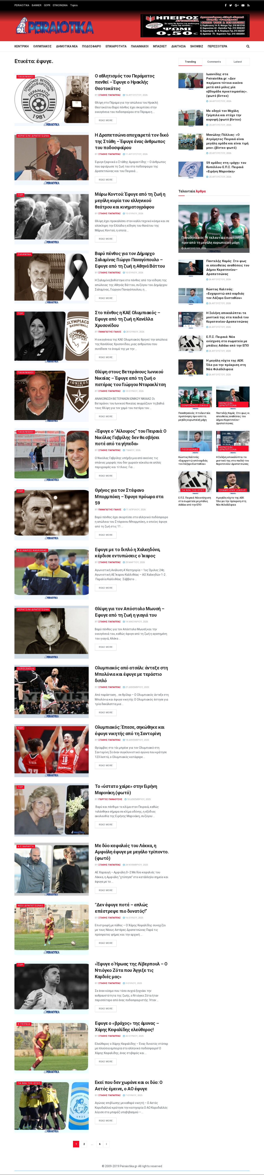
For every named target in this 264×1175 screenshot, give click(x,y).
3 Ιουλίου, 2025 (133, 983)
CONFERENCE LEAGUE (195, 405)
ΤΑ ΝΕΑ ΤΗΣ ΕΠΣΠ (29, 1083)
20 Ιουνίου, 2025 (134, 1036)
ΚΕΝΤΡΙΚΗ (21, 46)
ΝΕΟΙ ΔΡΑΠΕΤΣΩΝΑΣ (30, 905)
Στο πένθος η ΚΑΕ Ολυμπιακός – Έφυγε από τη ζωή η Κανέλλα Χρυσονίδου (127, 319)
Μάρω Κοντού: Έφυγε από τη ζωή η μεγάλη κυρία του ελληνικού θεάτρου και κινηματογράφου (130, 201)
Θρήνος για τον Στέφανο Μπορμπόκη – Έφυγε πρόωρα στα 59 (129, 497)
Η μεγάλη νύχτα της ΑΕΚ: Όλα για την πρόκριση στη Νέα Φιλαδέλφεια (226, 365)
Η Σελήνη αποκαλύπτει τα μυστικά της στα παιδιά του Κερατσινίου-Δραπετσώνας (227, 317)
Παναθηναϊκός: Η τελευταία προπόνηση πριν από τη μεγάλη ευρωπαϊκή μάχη (194, 417)
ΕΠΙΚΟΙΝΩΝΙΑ (60, 5)
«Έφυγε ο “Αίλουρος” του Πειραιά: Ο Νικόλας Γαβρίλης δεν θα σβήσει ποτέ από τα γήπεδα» (130, 437)
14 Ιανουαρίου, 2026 (136, 621)
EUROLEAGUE (26, 668)
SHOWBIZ (196, 46)
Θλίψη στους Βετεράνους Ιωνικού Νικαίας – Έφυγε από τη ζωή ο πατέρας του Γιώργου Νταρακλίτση (130, 378)
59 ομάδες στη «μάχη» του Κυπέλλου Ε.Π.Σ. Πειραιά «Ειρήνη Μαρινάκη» (226, 167)
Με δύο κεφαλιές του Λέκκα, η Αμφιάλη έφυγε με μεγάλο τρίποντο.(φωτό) (132, 852)
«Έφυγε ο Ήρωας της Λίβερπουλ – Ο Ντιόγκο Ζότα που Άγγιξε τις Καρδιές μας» (131, 970)
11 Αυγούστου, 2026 (136, 154)
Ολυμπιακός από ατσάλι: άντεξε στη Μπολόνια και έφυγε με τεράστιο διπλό (131, 674)
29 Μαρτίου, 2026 (135, 562)
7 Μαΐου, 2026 (132, 450)
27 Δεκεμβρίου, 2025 (137, 687)
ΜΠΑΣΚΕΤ (160, 46)
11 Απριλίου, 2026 (135, 509)
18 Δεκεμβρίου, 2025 (137, 740)
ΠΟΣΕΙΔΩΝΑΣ (190, 449)
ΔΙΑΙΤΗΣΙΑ (178, 46)
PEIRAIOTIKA (21, 5)
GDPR (47, 5)
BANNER (36, 5)
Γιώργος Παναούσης (110, 799)
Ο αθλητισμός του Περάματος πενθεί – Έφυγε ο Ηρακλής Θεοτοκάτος (125, 82)
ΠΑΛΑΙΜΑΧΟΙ (139, 46)
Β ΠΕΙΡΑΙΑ (24, 1024)
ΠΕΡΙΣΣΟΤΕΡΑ (217, 46)
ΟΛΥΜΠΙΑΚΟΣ (42, 46)
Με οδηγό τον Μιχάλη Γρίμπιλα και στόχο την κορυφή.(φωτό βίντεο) (223, 115)
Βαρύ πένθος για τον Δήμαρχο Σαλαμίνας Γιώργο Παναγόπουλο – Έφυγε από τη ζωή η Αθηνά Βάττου (130, 260)
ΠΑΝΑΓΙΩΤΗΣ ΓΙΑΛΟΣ (109, 331)
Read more (106, 120)
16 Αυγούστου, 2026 (136, 95)
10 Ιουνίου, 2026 (134, 391)
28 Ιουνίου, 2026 (134, 331)
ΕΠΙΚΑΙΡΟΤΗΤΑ (116, 46)
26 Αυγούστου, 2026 (194, 248)
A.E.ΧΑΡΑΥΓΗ (26, 846)
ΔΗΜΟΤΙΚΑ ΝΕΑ (67, 46)
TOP (20, 195)
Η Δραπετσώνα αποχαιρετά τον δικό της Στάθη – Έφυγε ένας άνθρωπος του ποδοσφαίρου (132, 141)
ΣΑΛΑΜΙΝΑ (24, 254)
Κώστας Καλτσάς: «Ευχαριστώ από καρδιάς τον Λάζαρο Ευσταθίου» (225, 293)
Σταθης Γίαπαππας (109, 95)
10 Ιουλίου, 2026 (134, 272)
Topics (74, 5)
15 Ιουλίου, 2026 (134, 213)
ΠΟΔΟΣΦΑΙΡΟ (91, 46)
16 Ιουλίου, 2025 (134, 917)
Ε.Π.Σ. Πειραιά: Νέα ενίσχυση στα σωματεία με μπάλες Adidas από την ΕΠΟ (227, 341)
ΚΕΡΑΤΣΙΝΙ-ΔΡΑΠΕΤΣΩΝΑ (33, 136)
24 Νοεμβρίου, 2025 (136, 864)
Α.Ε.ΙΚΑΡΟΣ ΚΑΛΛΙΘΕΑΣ (32, 550)
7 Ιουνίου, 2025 (133, 1095)
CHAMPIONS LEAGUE (232, 490)
